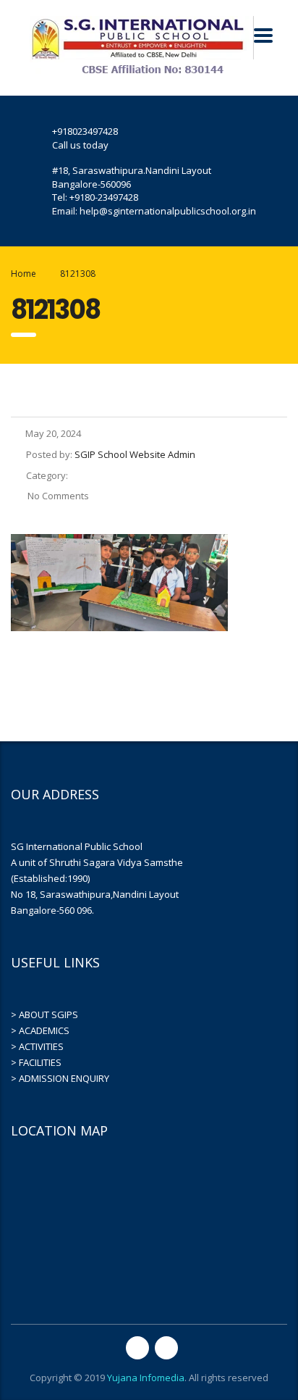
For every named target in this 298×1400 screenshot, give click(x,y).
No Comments (57, 495)
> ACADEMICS (40, 1030)
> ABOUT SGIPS (44, 1014)
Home (23, 273)
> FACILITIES (36, 1062)
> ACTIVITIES (37, 1046)
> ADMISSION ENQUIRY (60, 1078)
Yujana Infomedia (145, 1377)
